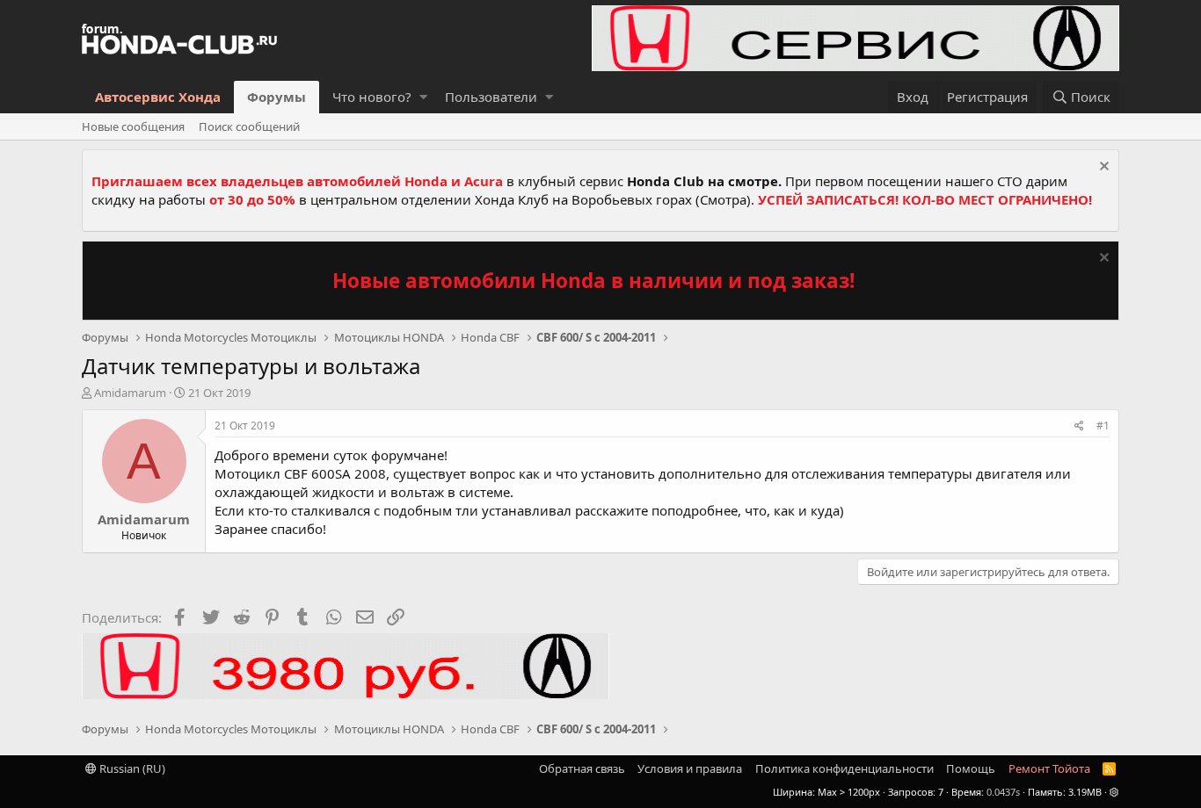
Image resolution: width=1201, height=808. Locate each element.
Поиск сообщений (249, 126)
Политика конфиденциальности (844, 768)
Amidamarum (130, 392)
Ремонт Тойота (1049, 768)
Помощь (970, 768)
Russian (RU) (131, 768)
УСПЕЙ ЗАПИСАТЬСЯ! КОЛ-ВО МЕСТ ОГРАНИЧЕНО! (925, 199)
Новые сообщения (133, 126)
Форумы (276, 96)
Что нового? (371, 96)
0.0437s (1003, 791)
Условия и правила (689, 768)
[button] (423, 97)
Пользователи (491, 96)
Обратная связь (582, 768)
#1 (1103, 425)
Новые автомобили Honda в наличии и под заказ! (593, 280)
